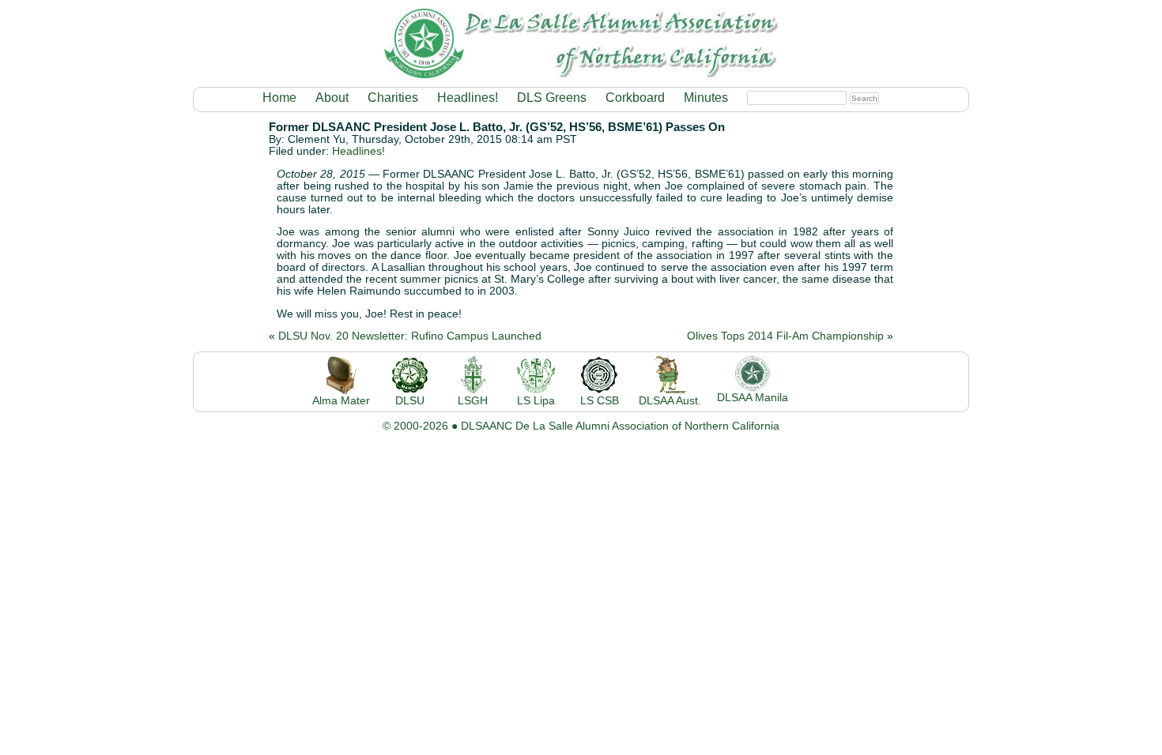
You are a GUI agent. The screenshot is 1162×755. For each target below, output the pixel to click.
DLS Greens (552, 97)
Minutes (706, 97)
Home (279, 97)
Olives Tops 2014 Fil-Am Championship (785, 336)
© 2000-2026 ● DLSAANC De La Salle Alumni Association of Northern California (581, 426)
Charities (393, 97)
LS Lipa (536, 401)
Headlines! (467, 97)
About (332, 97)
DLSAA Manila (752, 398)
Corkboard (635, 97)
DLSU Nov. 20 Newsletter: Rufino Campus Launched (409, 336)
